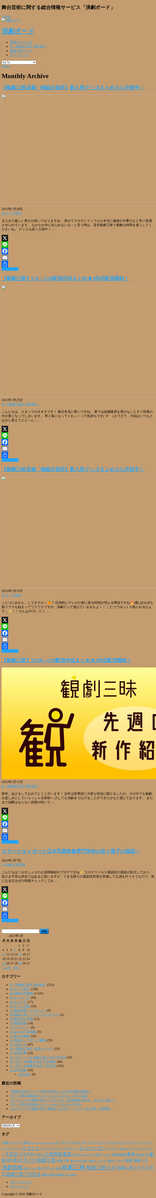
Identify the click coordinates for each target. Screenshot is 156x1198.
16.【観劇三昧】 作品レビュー (32, 1048)
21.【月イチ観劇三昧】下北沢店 (33, 1066)
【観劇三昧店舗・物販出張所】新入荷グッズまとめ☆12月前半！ (73, 469)
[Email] (78, 257)
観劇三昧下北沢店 (23, 1174)
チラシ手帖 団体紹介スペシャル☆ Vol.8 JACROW (45, 1104)
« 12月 (6, 967)
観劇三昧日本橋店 (52, 1174)
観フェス (49, 1168)
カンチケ (6, 1148)
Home (6, 66)
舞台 (40, 1168)
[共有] (78, 264)
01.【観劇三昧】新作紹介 (28, 46)
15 (20, 954)
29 (20, 963)
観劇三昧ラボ (101, 1167)
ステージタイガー (52, 1148)
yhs (37, 1143)
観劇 (58, 1168)
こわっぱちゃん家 (49, 1143)
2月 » (16, 967)
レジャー (112, 1148)
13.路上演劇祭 (20, 1036)
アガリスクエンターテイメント (81, 1142)
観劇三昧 (74, 1167)
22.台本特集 (18, 1070)
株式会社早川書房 (79, 1161)
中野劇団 (38, 1155)
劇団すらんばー (103, 1155)
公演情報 (53, 1154)
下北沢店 (26, 1154)
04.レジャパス (20, 997)
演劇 (128, 1160)
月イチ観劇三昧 (39, 1160)
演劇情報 (12, 1167)
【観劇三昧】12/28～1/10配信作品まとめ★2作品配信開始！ (67, 660)
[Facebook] (78, 251)
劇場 (131, 1154)
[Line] (78, 244)
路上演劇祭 (70, 1175)
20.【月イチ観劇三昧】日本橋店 (33, 1061)
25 (3, 963)
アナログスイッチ (116, 1142)
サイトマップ (19, 55)
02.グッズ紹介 (12, 213)
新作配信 (14, 1160)
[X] (78, 238)
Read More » (10, 269)
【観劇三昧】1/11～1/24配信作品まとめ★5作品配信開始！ (65, 278)
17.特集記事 (18, 1053)
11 (3, 954)
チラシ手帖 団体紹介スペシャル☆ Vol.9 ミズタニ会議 (48, 1096)
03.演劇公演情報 (13, 864)
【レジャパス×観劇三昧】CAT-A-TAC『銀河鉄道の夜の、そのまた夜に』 (63, 1100)
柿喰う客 (63, 1160)
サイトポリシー (21, 1182)
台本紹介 (24, 1074)
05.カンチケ (18, 1002)
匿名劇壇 (140, 1155)
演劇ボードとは (21, 42)
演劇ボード (18, 31)
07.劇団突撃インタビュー (28, 1010)
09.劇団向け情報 (21, 1019)
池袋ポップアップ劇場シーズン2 (106, 1160)
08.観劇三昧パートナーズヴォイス (34, 1014)
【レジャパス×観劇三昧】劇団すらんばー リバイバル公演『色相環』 (61, 1108)
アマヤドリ (135, 1142)
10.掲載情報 (18, 1023)
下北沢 (11, 1154)
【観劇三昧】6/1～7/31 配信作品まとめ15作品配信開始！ (51, 1091)
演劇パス (140, 1160)
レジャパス (92, 1148)
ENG (32, 1143)
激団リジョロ (30, 1168)
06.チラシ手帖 (20, 1006)
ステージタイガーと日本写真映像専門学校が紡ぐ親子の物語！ (71, 851)
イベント (147, 1142)
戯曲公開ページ (21, 50)
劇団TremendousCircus (84, 1155)
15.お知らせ (18, 1044)
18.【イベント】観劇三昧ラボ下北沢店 (38, 1057)
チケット (71, 1148)
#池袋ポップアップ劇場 (15, 1142)
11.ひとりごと (20, 1027)
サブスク (31, 1148)
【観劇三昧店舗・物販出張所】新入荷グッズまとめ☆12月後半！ (73, 87)
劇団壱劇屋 (119, 1154)
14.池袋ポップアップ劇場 (28, 1040)
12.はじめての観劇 (23, 1031)
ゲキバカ (16, 1149)
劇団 (67, 1154)
